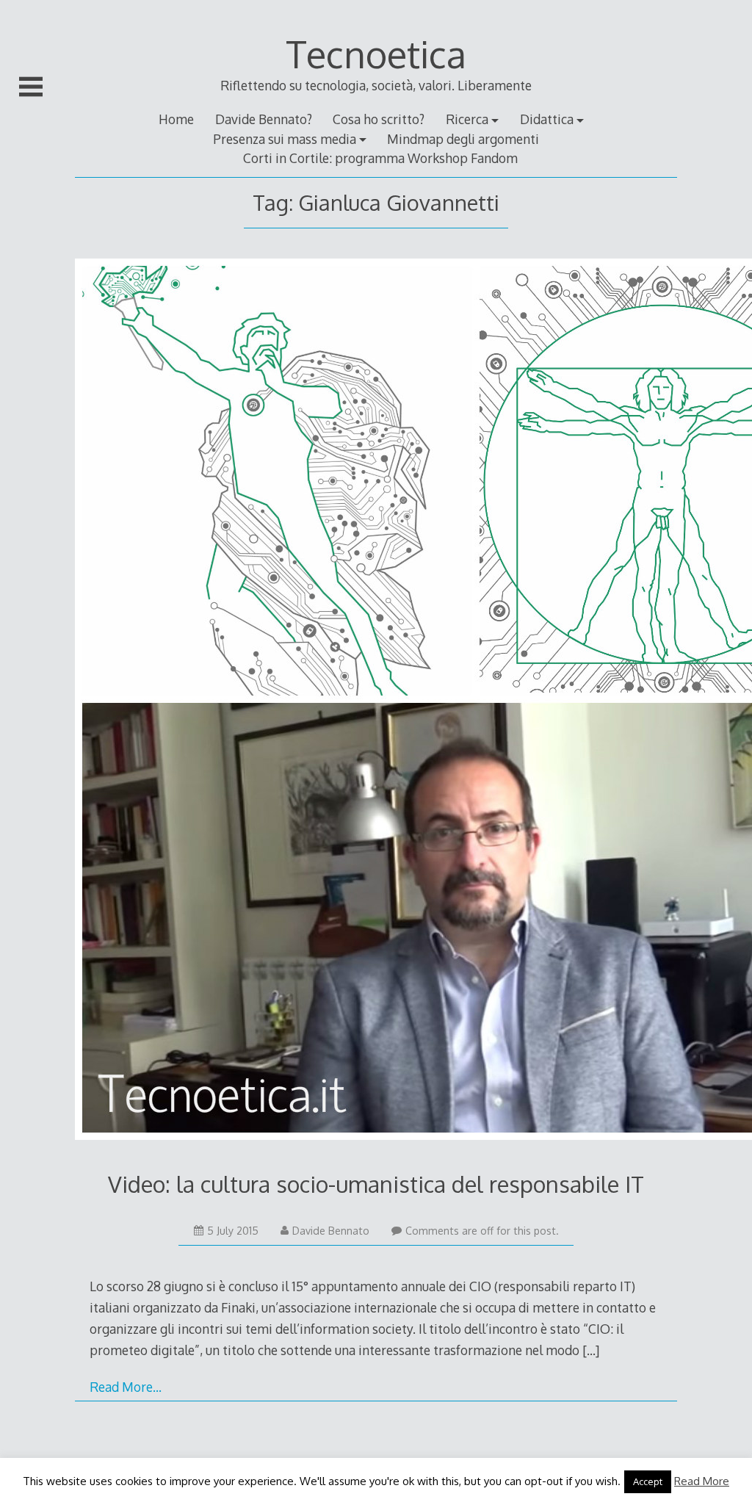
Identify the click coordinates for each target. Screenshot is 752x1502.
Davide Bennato (330, 1230)
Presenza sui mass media (284, 139)
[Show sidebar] (31, 86)
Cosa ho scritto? (378, 119)
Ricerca (467, 119)
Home (176, 119)
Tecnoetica (376, 53)
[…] (590, 1350)
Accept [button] (647, 1481)
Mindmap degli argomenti (463, 139)
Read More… (126, 1387)
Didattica (547, 119)
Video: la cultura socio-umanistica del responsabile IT (376, 1183)
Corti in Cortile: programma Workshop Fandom (380, 158)
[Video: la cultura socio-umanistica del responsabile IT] (375, 702)
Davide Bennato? (263, 119)
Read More (701, 1481)
